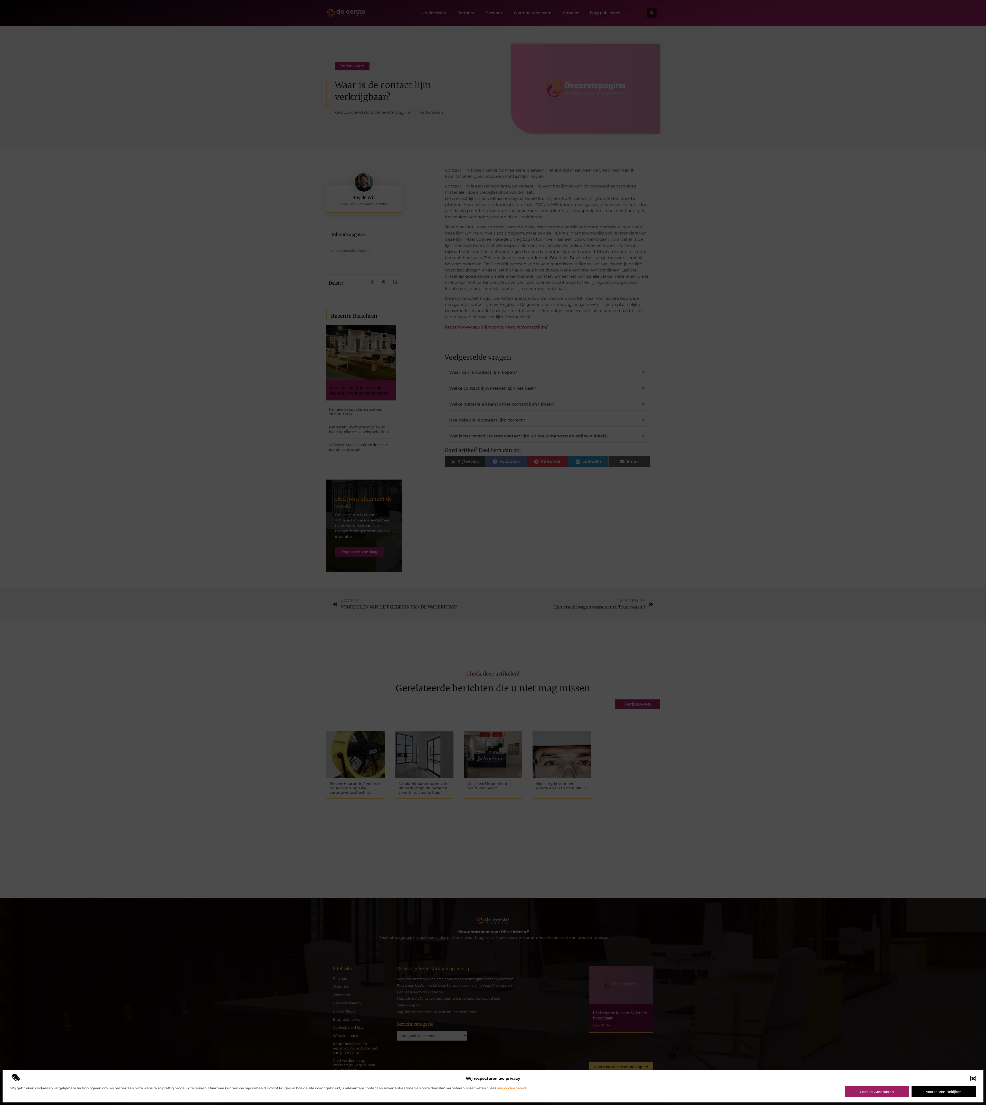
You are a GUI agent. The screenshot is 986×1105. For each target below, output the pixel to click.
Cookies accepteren (877, 1092)
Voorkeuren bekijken (944, 1092)
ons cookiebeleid (511, 1088)
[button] (973, 1078)
